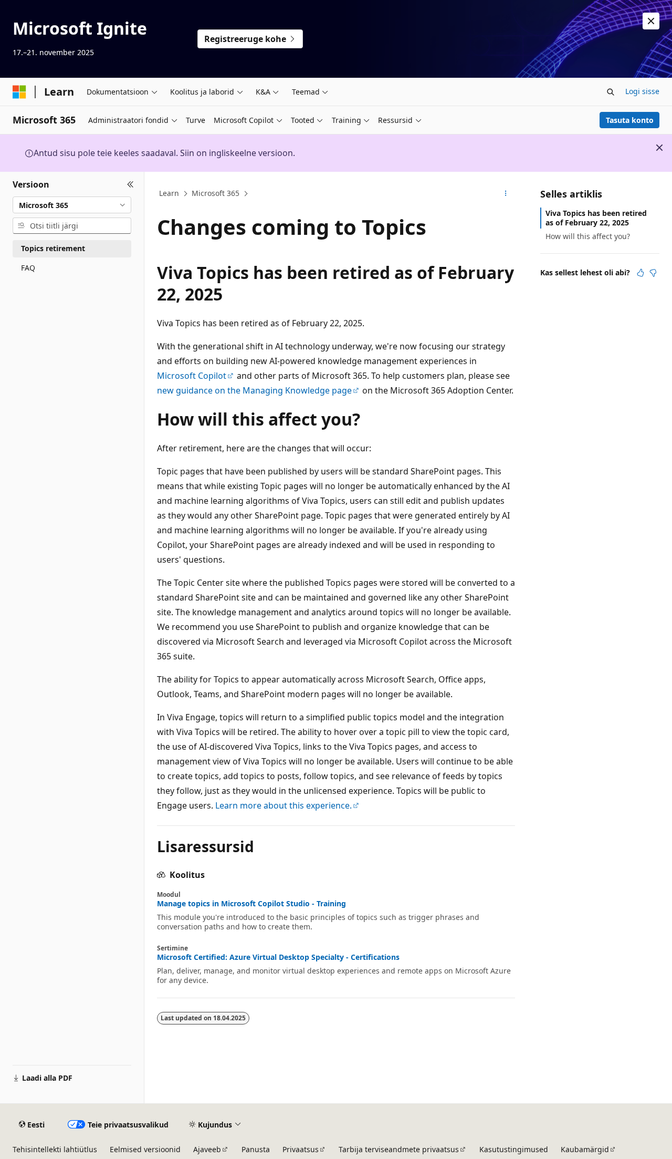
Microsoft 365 (215, 193)
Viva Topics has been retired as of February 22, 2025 (596, 217)
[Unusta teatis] (651, 21)
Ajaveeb (207, 1149)
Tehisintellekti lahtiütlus (55, 1149)
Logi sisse (642, 91)
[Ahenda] (130, 184)
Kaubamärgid (585, 1149)
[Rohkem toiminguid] (506, 193)
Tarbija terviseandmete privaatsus (399, 1149)
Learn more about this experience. (283, 805)
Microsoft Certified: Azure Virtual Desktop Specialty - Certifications (278, 957)
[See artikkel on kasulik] (640, 272)
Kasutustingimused (513, 1149)
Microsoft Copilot (191, 375)
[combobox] (72, 204)
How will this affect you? (587, 236)
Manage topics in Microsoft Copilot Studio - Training (251, 903)
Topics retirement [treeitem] (53, 248)
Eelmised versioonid (145, 1149)
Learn (169, 193)
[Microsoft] (19, 92)
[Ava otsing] (610, 91)
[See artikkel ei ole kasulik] (653, 272)
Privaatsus (300, 1149)
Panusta (256, 1149)
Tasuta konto (630, 120)
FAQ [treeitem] (28, 268)
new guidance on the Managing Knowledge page (254, 390)
